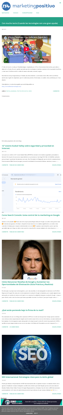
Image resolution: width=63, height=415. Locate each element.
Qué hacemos (5, 13)
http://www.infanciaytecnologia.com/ (11, 86)
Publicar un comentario (17, 165)
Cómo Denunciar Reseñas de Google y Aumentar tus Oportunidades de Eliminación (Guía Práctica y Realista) (27, 283)
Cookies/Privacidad (27, 13)
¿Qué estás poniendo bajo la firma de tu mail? (23, 310)
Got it (36, 413)
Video (30, 91)
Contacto (15, 13)
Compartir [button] (56, 91)
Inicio (37, 13)
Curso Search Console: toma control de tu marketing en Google (31, 215)
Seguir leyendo (56, 165)
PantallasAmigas (11, 91)
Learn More (29, 413)
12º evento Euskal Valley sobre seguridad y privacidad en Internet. (28, 146)
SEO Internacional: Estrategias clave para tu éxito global (27, 377)
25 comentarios (14, 327)
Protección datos (22, 91)
